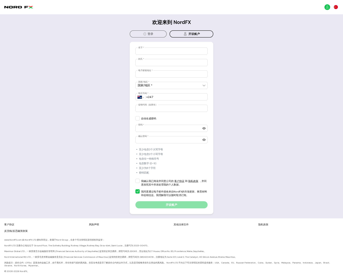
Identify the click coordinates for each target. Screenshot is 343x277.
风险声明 (94, 224)
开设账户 (194, 34)
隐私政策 (193, 181)
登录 (150, 34)
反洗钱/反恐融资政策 (16, 231)
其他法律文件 (181, 224)
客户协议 (179, 181)
